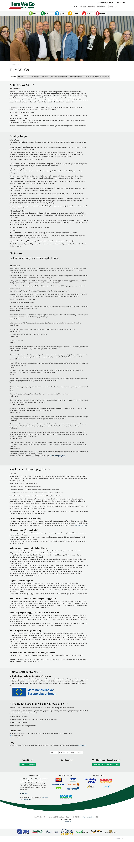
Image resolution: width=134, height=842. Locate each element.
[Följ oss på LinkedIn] (71, 765)
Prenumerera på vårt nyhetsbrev (106, 765)
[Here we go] (37, 832)
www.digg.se (82, 745)
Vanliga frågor (35, 76)
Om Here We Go (23, 76)
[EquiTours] (96, 832)
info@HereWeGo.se (81, 525)
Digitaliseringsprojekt (76, 76)
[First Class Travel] (52, 832)
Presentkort (91, 7)
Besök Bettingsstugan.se (57, 456)
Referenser (44, 76)
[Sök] (123, 6)
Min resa (83, 7)
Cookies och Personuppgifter (59, 76)
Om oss (75, 7)
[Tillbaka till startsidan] (22, 5)
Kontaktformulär (28, 765)
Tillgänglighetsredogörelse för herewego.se (97, 76)
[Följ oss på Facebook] (62, 765)
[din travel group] (23, 832)
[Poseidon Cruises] (67, 832)
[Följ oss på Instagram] (67, 765)
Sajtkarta (68, 821)
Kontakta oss (101, 7)
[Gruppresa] (82, 832)
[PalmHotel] (111, 832)
